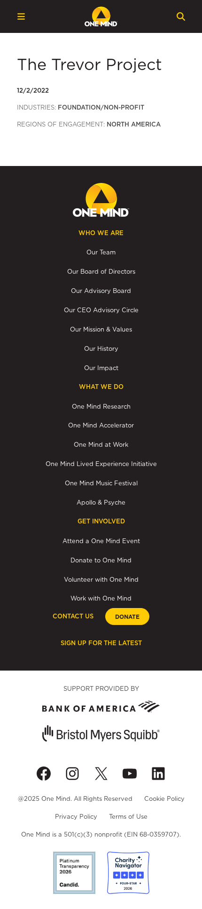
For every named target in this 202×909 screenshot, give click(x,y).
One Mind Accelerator (101, 425)
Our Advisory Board (101, 290)
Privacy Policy (76, 816)
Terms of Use (128, 816)
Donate (127, 617)
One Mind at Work (101, 444)
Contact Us (73, 616)
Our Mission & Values (101, 329)
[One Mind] (101, 16)
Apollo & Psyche (101, 502)
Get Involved (101, 521)
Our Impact (101, 368)
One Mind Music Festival (101, 483)
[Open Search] (181, 16)
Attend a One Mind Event (101, 541)
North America (134, 124)
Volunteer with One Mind (101, 579)
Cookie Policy (164, 798)
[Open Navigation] (21, 16)
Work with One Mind (101, 598)
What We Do (101, 387)
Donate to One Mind (101, 560)
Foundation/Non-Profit (101, 107)
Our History (101, 348)
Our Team (101, 252)
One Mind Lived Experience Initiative (101, 463)
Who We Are (101, 233)
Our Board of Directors (101, 271)
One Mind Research (101, 406)
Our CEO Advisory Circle (101, 310)
